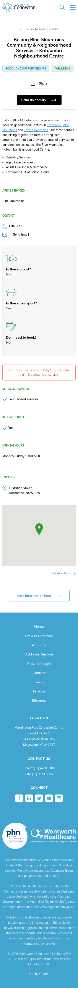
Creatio (44, 974)
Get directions (61, 573)
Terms (39, 682)
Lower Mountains (36, 130)
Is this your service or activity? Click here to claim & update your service (39, 372)
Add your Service (39, 654)
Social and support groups (25, 68)
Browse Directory (39, 636)
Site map (39, 700)
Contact (39, 673)
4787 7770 (16, 226)
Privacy (39, 691)
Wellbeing (62, 68)
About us (39, 645)
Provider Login (39, 663)
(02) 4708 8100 (44, 768)
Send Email (21, 234)
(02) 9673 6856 (42, 774)
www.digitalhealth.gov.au (57, 907)
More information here (34, 596)
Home (39, 626)
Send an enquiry (34, 100)
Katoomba (54, 125)
